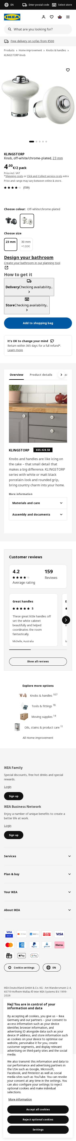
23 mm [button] (57, 158)
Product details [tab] (41, 375)
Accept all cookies (38, 1109)
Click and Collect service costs (44, 176)
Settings (38, 1129)
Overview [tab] (16, 375)
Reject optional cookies (38, 1119)
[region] (38, 99)
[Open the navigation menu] (68, 17)
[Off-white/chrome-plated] (27, 221)
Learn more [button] (15, 350)
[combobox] (37, 29)
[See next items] (61, 375)
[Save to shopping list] (68, 70)
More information (20, 1099)
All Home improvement (38, 738)
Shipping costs (14, 176)
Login (7, 787)
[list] (38, 620)
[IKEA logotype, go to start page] (12, 17)
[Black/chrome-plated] (11, 221)
